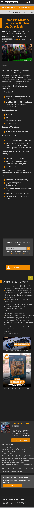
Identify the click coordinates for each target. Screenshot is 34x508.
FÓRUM (30, 8)
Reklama (16, 500)
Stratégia (16, 432)
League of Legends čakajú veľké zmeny (13, 456)
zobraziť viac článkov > (11, 333)
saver (18, 39)
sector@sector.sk (24, 504)
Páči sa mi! (18, 268)
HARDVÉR (24, 8)
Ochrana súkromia (8, 500)
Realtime (22, 432)
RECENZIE (10, 8)
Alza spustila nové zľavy (14, 309)
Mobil (5, 39)
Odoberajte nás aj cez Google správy (18, 253)
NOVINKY (3, 8)
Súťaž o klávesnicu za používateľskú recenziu (17, 350)
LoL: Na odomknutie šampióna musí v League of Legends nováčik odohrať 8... (16, 461)
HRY (19, 8)
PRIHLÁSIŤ (13, 486)
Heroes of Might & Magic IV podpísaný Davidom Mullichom (17, 388)
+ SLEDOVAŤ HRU (21, 440)
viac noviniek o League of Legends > (12, 471)
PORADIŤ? (26, 12)
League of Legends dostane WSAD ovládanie (15, 458)
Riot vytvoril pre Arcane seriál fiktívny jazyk (14, 468)
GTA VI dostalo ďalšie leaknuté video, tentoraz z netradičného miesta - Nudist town (19, 322)
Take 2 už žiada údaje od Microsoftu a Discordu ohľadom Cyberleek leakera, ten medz (17, 329)
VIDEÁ (15, 8)
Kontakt (22, 500)
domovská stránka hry (21, 433)
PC (2, 39)
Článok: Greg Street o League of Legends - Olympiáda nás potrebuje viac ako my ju (17, 448)
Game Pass (9, 39)
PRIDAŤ (15, 12)
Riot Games (18, 430)
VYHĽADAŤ (5, 12)
